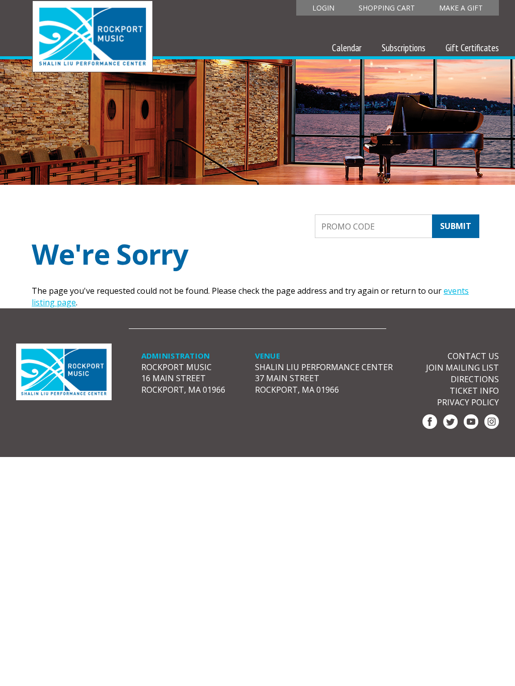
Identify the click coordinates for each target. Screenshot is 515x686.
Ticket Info (474, 390)
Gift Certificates (472, 48)
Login (323, 8)
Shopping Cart (387, 8)
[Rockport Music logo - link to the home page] (92, 35)
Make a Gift (461, 8)
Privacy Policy (468, 402)
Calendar (347, 48)
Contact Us (473, 356)
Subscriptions (403, 48)
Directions (475, 379)
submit (455, 226)
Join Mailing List (462, 367)
